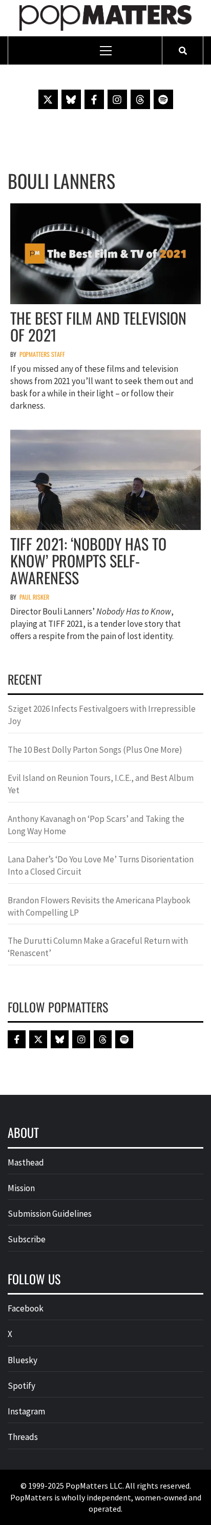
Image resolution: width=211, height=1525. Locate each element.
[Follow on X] (48, 99)
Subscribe (27, 1239)
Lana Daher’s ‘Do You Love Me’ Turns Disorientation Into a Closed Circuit (101, 865)
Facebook (26, 1308)
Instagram (26, 1411)
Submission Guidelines (50, 1213)
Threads (23, 1437)
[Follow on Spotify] (163, 99)
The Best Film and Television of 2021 (98, 326)
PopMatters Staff (42, 354)
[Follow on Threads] (140, 99)
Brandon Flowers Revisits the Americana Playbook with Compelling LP (99, 906)
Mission (21, 1188)
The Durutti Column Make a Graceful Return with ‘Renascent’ (98, 947)
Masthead (26, 1162)
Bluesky (22, 1360)
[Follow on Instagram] (117, 99)
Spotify (21, 1385)
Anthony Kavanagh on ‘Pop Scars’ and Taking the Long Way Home (96, 825)
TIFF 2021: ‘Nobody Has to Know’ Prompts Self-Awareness (88, 560)
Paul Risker (34, 596)
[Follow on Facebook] (94, 99)
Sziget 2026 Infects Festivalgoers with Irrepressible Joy (102, 715)
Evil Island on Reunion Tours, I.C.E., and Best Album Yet (101, 784)
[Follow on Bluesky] (71, 99)
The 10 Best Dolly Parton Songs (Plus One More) (95, 749)
